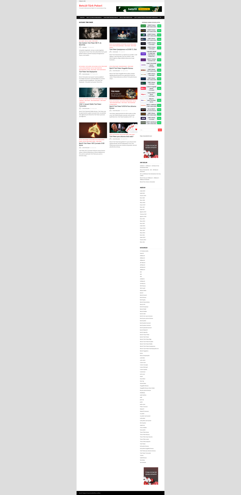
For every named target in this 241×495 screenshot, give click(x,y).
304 (141, 276)
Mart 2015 (142, 223)
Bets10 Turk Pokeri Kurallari (146, 341)
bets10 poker (115, 51)
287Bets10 (142, 265)
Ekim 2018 (142, 200)
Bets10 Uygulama (144, 351)
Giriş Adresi (142, 378)
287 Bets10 (142, 262)
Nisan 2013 (142, 232)
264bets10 (142, 255)
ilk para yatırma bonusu (145, 390)
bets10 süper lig (143, 332)
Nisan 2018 (142, 202)
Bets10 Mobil (143, 309)
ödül (141, 397)
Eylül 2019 (142, 193)
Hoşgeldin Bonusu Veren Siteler (147, 388)
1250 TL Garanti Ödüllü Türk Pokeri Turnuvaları (146, 17)
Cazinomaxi (142, 372)
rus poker (142, 413)
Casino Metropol (144, 367)
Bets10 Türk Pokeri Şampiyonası (117, 45)
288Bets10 (142, 269)
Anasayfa (82, 17)
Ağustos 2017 (143, 212)
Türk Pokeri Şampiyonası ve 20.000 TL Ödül (123, 49)
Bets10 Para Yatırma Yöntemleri (147, 182)
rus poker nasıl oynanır (145, 416)
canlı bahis (142, 358)
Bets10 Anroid (143, 295)
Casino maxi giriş (144, 365)
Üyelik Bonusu (143, 457)
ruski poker (142, 418)
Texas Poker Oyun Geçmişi (146, 437)
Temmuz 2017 (143, 214)
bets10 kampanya (117, 44)
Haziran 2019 (143, 195)
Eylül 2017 (142, 209)
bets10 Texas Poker (144, 334)
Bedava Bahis (143, 290)
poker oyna (142, 404)
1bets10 (142, 253)
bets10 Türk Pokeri (131, 44)
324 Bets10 (142, 283)
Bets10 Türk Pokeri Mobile (146, 344)
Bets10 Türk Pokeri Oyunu (126, 17)
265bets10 (142, 258)
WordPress (94, 493)
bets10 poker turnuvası (145, 325)
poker (90, 41)
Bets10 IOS (142, 304)
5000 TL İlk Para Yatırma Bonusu (94, 17)
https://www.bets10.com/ (146, 136)
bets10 (86, 41)
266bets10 (142, 260)
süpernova (142, 425)
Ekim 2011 (142, 242)
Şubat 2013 (142, 237)
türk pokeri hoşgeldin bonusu (147, 448)
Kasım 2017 (142, 205)
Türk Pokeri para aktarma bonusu (148, 450)
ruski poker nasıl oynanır (145, 420)
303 (141, 274)
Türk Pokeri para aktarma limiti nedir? (121, 136)
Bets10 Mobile (143, 311)
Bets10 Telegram (82, 493)
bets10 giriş (88, 66)
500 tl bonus (143, 286)
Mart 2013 (142, 235)
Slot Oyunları (143, 423)
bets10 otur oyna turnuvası (146, 316)
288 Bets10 (142, 267)
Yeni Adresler (143, 462)
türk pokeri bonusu (101, 69)
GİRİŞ (159, 26)
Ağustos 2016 (143, 216)
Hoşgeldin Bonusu (123, 66)
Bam (99, 493)
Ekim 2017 (142, 207)
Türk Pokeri (94, 41)
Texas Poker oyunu (144, 439)
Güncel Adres (143, 383)
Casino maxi (143, 362)
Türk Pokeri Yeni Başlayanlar (111, 17)
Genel (141, 376)
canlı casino (142, 360)
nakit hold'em (143, 395)
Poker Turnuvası (144, 406)
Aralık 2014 (142, 225)
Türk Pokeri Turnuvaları (145, 453)
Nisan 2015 (142, 221)
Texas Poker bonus (144, 432)
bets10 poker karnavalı (145, 323)
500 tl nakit (81, 41)
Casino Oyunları (143, 369)
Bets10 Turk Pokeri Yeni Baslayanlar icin (149, 348)
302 (141, 272)
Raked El (142, 409)
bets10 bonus (82, 66)
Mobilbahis (142, 392)
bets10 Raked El (144, 330)
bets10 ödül (124, 44)
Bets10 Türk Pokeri (90, 5)
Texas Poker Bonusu (145, 434)
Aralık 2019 (142, 191)
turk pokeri (85, 47)
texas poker (142, 430)
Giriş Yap (142, 381)
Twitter (141, 455)
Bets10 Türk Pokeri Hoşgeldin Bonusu (121, 68)
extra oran (142, 374)
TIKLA (159, 30)
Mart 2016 (142, 218)
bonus (93, 141)
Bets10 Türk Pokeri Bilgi (85, 68)
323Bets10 (142, 281)
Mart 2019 (142, 198)
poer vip (142, 399)
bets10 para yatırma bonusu (126, 101)
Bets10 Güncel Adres (145, 302)
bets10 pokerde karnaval (146, 327)
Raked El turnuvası (144, 411)
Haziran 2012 (143, 239)
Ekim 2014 (142, 230)
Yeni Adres (142, 460)
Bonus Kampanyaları (145, 355)
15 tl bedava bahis (144, 251)
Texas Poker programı (145, 441)
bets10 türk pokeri (86, 74)
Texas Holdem (143, 427)
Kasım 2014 (142, 228)
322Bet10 (142, 279)
